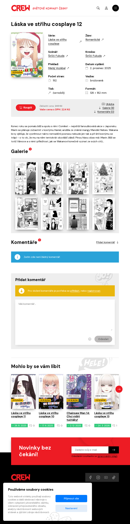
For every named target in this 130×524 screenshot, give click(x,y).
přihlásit (75, 290)
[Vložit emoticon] (89, 339)
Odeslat (103, 339)
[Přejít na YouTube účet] (106, 477)
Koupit (27, 107)
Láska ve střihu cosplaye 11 (21, 414)
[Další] (119, 389)
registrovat (93, 290)
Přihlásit (106, 8)
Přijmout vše (71, 498)
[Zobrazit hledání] (98, 8)
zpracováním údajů (107, 456)
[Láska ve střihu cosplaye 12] (26, 178)
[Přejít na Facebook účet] (91, 477)
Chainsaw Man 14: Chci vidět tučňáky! (78, 416)
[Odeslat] (113, 449)
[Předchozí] (11, 389)
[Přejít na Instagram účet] (99, 477)
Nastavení (71, 508)
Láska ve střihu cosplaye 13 (104, 414)
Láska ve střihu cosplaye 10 (48, 414)
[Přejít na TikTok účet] (113, 477)
